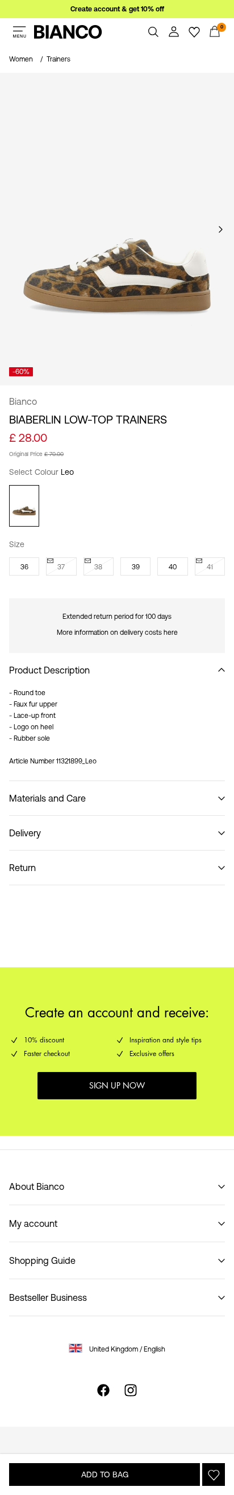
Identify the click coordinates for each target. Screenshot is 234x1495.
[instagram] (131, 1390)
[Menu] (19, 32)
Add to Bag (104, 1474)
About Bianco (36, 1186)
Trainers (58, 59)
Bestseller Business (48, 1297)
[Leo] (24, 506)
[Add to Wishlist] (213, 1474)
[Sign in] (174, 32)
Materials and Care (47, 798)
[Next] (220, 229)
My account (33, 1223)
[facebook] (103, 1390)
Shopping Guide (42, 1260)
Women (21, 59)
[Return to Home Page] (68, 32)
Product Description (49, 670)
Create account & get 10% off (117, 9)
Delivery (25, 833)
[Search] (153, 32)
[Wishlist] (194, 32)
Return (22, 867)
